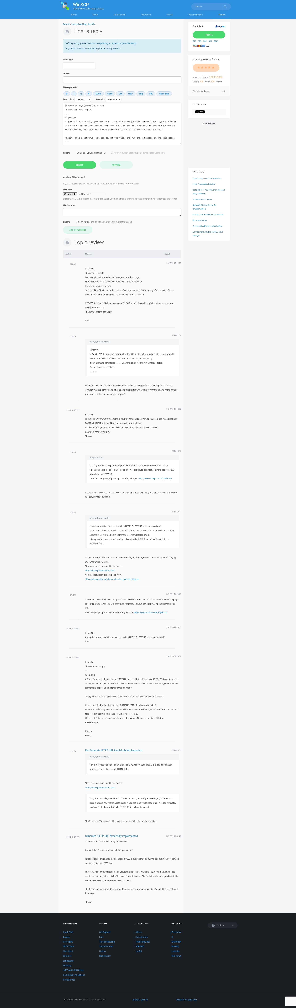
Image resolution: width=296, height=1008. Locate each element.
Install (169, 14)
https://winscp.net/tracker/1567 (100, 570)
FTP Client (68, 941)
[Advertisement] (209, 144)
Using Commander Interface (204, 184)
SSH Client (68, 951)
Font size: (100, 99)
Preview (116, 165)
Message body (70, 87)
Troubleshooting (107, 941)
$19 (194, 41)
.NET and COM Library (73, 970)
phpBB (138, 951)
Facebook (176, 932)
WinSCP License (140, 999)
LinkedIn (176, 951)
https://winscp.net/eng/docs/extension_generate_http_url (112, 579)
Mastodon (176, 941)
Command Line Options (74, 975)
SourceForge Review (201, 91)
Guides (66, 937)
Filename (67, 189)
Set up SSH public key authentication (207, 226)
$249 (216, 41)
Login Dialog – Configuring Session (207, 178)
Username (68, 59)
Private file (106, 221)
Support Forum (106, 946)
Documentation (195, 14)
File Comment (69, 205)
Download (146, 14)
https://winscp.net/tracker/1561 (100, 787)
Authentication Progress (202, 199)
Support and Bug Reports (83, 24)
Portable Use (69, 979)
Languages (68, 960)
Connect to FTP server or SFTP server (208, 214)
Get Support (104, 932)
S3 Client (67, 956)
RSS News (176, 956)
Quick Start (68, 932)
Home (74, 14)
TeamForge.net (142, 941)
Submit (79, 165)
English (220, 925)
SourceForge (141, 937)
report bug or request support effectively (117, 43)
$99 (210, 41)
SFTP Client (68, 946)
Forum (222, 14)
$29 (199, 41)
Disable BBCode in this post (92, 152)
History (102, 951)
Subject (66, 73)
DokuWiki (139, 946)
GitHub (138, 932)
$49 (205, 41)
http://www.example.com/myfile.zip (155, 478)
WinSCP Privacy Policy (186, 999)
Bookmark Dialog (200, 220)
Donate (209, 35)
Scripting (67, 965)
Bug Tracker (105, 956)
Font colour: (68, 99)
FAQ (101, 937)
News (95, 14)
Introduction (119, 14)
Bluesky (175, 946)
